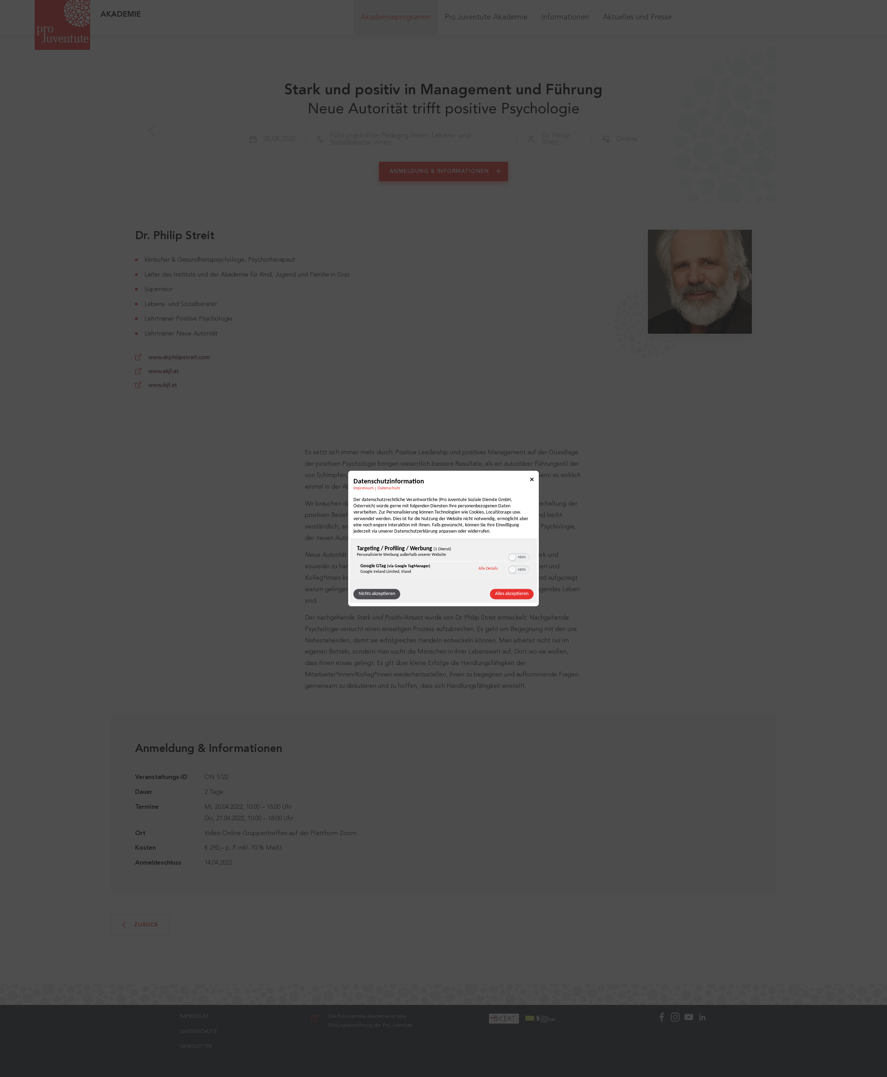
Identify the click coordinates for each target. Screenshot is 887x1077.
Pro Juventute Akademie (486, 17)
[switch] (519, 557)
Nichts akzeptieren (377, 594)
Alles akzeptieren (511, 594)
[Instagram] (675, 1041)
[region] (443, 562)
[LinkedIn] (702, 1041)
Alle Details (488, 569)
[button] (512, 557)
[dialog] (443, 538)
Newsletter (196, 1046)
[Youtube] (688, 1041)
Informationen (565, 17)
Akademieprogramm (396, 17)
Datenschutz (389, 488)
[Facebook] (661, 1041)
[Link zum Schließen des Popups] (532, 480)
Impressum (363, 488)
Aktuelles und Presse (637, 17)
